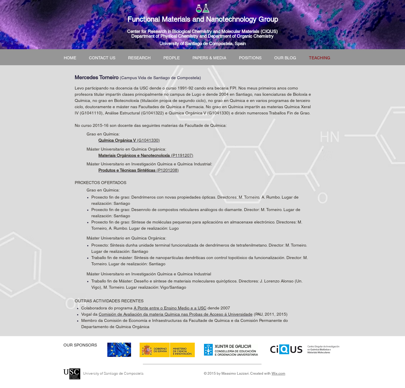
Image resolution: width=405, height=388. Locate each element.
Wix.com (278, 373)
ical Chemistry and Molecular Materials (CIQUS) (231, 31)
